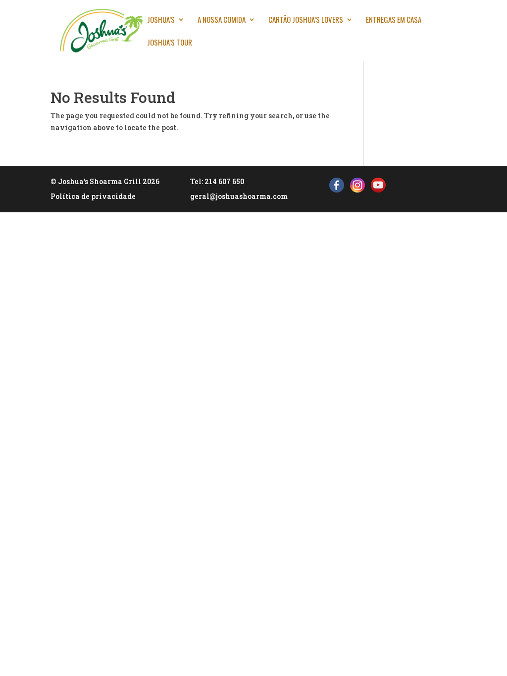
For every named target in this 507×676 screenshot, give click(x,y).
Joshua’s (161, 20)
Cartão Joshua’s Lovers (305, 20)
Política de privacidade (93, 196)
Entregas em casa (393, 20)
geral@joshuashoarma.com (239, 196)
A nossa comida (222, 20)
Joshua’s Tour (169, 43)
